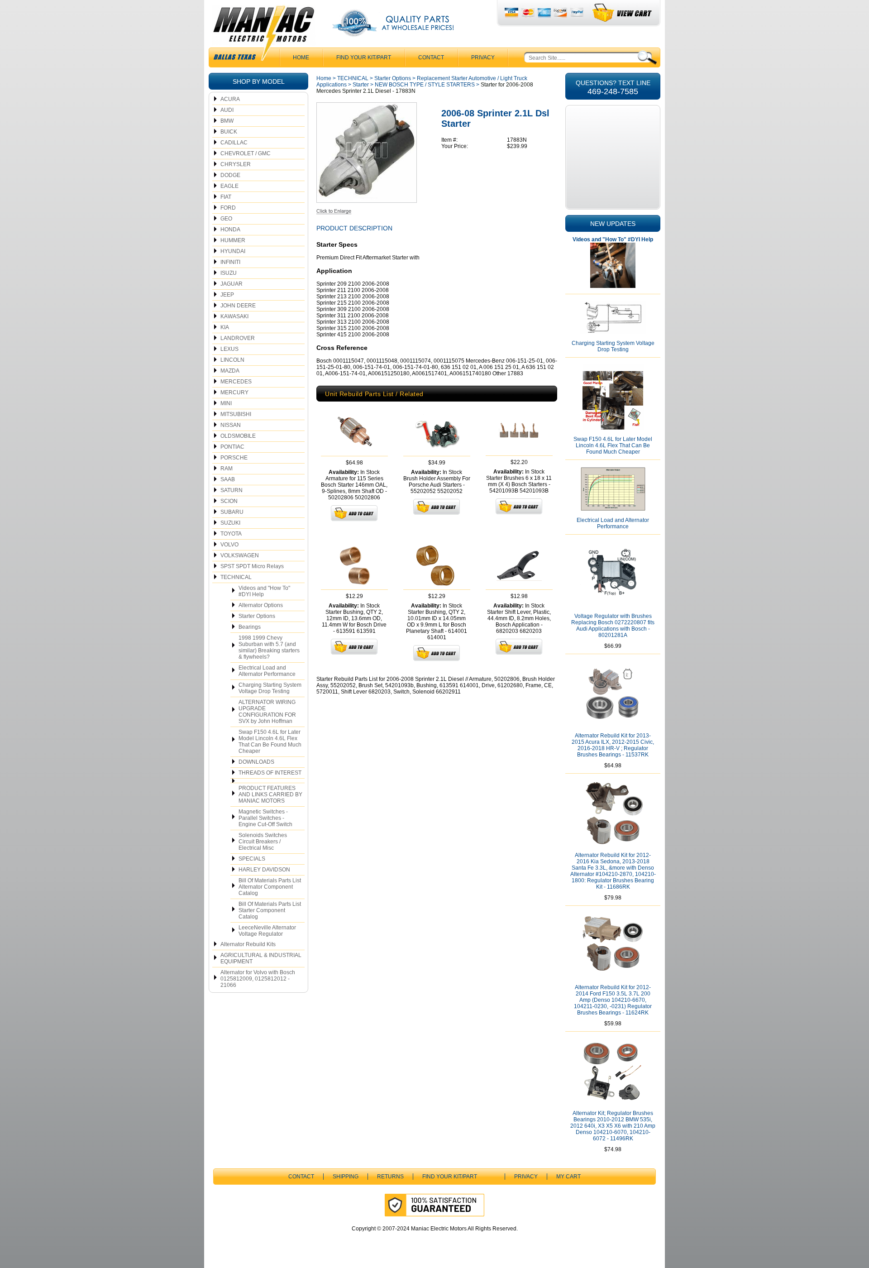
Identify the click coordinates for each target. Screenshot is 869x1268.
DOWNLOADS (256, 762)
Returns (390, 1176)
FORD (228, 208)
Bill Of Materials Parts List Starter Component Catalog (270, 910)
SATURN (231, 490)
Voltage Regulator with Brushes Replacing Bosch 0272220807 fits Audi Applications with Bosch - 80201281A (612, 625)
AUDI (227, 110)
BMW (227, 121)
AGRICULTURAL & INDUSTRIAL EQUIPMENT (260, 958)
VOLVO (229, 544)
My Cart (568, 1176)
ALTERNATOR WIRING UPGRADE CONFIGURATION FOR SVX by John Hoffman (267, 711)
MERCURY (234, 392)
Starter (361, 84)
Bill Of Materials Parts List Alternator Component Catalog (270, 886)
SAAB (227, 479)
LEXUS (229, 349)
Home (323, 78)
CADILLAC (234, 142)
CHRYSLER (235, 164)
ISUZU (228, 273)
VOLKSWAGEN (239, 555)
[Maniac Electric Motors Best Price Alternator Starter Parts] (263, 35)
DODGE (230, 175)
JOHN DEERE (238, 305)
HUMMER (232, 240)
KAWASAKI (234, 316)
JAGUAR (231, 284)
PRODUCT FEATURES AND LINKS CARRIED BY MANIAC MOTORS (270, 794)
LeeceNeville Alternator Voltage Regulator (267, 930)
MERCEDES (236, 381)
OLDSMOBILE (238, 436)
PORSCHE (234, 458)
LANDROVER (237, 338)
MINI (226, 403)
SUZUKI (230, 523)
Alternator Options (261, 605)
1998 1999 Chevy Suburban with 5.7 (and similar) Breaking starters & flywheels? (269, 647)
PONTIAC (232, 447)
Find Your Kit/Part (363, 57)
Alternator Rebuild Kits (248, 944)
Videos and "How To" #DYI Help (264, 591)
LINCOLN (232, 360)
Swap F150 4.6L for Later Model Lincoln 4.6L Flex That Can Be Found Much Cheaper (270, 741)
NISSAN (230, 425)
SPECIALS (252, 859)
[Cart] (622, 13)
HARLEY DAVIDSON (264, 869)
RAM (226, 468)
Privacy (483, 57)
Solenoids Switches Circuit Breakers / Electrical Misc (263, 841)
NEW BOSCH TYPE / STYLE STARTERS (425, 84)
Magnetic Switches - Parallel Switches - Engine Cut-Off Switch (265, 818)
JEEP (227, 295)
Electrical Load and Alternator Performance (267, 671)
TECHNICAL (236, 577)
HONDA (230, 229)
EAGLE (229, 186)
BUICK (228, 132)
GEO (226, 218)
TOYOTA (231, 534)
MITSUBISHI (235, 414)
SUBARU (232, 512)
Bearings (250, 627)
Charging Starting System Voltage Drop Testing (270, 688)
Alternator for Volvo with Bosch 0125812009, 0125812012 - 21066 (257, 978)
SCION (229, 501)
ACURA (230, 99)
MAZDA (229, 371)
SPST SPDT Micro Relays (252, 566)
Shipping (345, 1176)
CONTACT (431, 57)
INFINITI (230, 262)
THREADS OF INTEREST (270, 773)
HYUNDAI (232, 251)
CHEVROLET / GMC (245, 153)
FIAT (225, 197)
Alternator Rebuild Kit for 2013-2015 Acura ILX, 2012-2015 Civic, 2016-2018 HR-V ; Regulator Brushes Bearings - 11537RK (613, 745)
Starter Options (257, 616)
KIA (224, 327)
